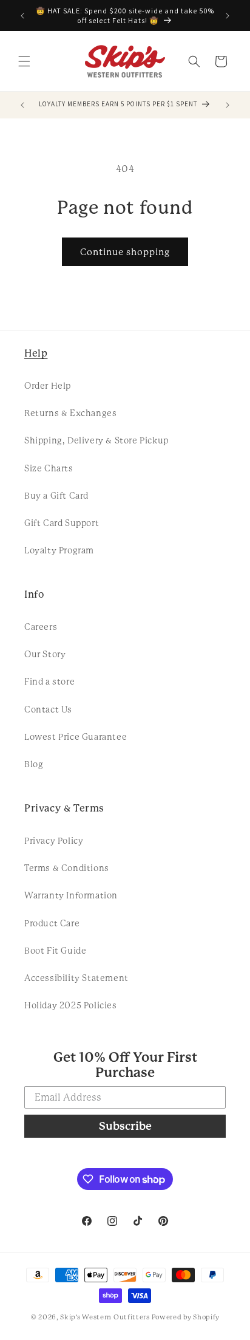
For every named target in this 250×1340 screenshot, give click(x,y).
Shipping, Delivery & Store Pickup (96, 440)
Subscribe (125, 1126)
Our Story (45, 654)
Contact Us (48, 709)
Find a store (49, 681)
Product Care (51, 923)
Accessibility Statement (76, 978)
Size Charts (48, 468)
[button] (24, 61)
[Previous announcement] (22, 15)
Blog (33, 764)
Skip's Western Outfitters (105, 1317)
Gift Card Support (61, 523)
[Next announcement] (227, 15)
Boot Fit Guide (55, 950)
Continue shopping (125, 252)
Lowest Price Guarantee (75, 737)
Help (35, 353)
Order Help (47, 386)
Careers (40, 627)
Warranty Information (71, 895)
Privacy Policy (53, 841)
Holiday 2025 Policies (70, 1005)
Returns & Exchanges (70, 413)
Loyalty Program (59, 550)
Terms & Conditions (66, 868)
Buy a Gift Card (56, 496)
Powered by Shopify (186, 1317)
